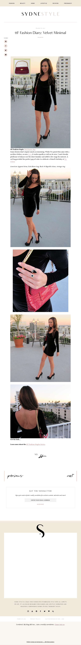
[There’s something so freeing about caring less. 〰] (23, 565)
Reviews (56, 3)
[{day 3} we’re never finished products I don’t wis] (58, 565)
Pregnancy (68, 3)
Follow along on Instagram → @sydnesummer (40, 642)
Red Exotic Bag (29, 149)
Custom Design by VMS (52, 619)
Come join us (59, 624)
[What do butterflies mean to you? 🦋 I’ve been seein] (23, 545)
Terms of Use (21, 619)
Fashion (12, 3)
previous (15, 476)
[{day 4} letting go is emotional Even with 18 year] (58, 545)
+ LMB (62, 619)
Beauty (22, 3)
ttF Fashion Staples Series (35, 444)
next (70, 476)
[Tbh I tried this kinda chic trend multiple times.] (23, 585)
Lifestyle (43, 3)
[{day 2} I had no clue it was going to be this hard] (58, 585)
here (29, 154)
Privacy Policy (35, 619)
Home (33, 3)
